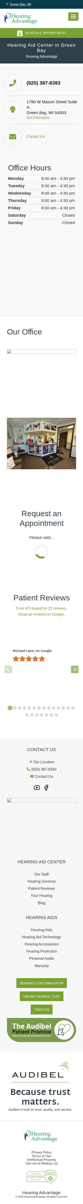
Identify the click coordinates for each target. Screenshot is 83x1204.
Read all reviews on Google (41, 614)
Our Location (43, 762)
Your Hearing (41, 896)
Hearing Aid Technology (41, 937)
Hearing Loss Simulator (41, 983)
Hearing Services (41, 881)
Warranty (41, 966)
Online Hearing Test (41, 996)
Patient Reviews (41, 888)
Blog (41, 903)
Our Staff (41, 874)
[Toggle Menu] (73, 16)
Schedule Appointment (45, 33)
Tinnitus (41, 1009)
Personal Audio (41, 958)
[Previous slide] (8, 669)
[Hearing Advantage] (21, 18)
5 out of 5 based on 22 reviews (41, 608)
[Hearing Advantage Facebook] (46, 787)
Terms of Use (41, 1156)
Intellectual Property (41, 1159)
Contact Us (44, 776)
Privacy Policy (42, 1152)
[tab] (10, 708)
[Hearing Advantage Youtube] (36, 787)
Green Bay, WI (20, 4)
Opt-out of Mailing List (42, 1163)
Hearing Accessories (42, 944)
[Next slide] (74, 669)
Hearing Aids (41, 930)
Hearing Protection (41, 951)
